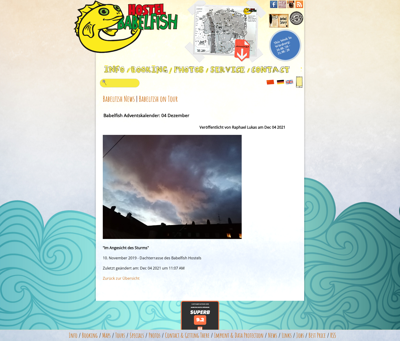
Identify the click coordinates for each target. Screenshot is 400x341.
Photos (154, 335)
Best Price (317, 335)
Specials (137, 335)
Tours (120, 335)
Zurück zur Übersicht (121, 278)
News (272, 335)
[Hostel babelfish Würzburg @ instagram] (291, 6)
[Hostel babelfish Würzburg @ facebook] (274, 6)
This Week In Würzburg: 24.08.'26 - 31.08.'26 (282, 45)
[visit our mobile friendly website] (299, 87)
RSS (333, 335)
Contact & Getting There (187, 335)
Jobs (300, 335)
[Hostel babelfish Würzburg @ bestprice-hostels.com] (282, 6)
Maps (106, 335)
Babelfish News (119, 99)
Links (287, 335)
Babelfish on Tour (158, 99)
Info (73, 335)
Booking (90, 335)
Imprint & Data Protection (238, 335)
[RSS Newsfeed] (299, 6)
